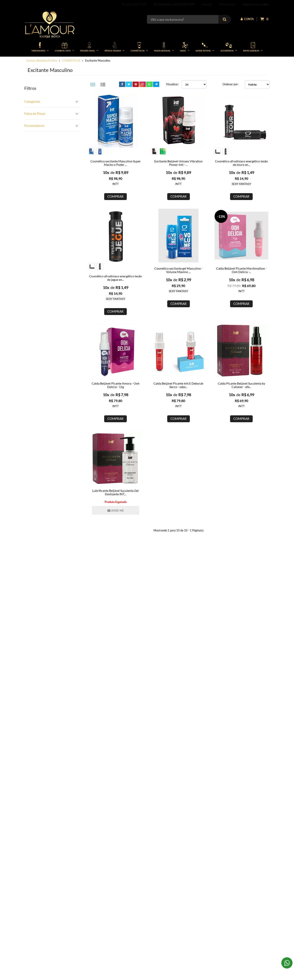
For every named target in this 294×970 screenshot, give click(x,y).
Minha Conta (227, 4)
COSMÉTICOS (137, 50)
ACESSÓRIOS (227, 50)
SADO (183, 50)
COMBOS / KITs (63, 50)
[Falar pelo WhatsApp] (286, 962)
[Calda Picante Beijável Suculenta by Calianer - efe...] (241, 350)
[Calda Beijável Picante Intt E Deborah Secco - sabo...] (178, 350)
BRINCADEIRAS (251, 50)
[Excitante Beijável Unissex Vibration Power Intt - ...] (178, 120)
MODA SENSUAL (162, 50)
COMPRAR (115, 196)
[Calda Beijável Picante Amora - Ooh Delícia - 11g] (116, 350)
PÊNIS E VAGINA (113, 50)
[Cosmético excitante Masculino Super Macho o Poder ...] (116, 120)
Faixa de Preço (34, 113)
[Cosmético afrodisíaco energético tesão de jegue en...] (116, 235)
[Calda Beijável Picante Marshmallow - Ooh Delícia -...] (241, 235)
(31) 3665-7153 (136, 4)
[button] (52, 101)
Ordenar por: (230, 84)
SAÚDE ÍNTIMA (203, 50)
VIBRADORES (38, 50)
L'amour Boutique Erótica (41, 60)
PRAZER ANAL (87, 50)
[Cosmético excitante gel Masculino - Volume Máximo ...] (178, 235)
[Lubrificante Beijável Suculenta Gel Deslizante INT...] (116, 458)
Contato (207, 4)
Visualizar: (172, 84)
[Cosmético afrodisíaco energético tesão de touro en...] (241, 120)
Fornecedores (34, 125)
